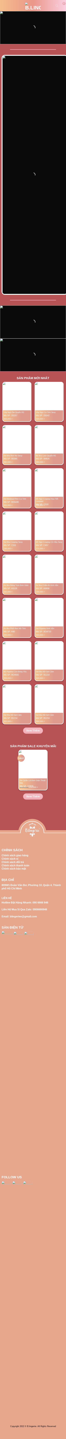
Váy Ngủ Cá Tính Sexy (46, 412)
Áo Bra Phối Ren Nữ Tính (15, 628)
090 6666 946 (40, 902)
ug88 (9, 1433)
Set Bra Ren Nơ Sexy (13, 456)
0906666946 (40, 909)
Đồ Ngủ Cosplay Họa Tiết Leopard (47, 500)
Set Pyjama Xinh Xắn (45, 628)
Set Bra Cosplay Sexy (13, 542)
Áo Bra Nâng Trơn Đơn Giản (16, 585)
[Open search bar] (57, 5)
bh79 (3, 1433)
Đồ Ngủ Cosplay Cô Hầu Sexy (49, 542)
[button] (4, 5)
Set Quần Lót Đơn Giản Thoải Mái (32, 781)
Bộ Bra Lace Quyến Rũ (46, 456)
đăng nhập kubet (21, 1433)
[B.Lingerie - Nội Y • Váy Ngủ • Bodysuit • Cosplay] (33, 6)
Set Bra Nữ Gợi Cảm (45, 672)
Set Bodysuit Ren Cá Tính (15, 499)
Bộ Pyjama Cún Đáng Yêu (15, 672)
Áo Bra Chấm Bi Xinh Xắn (47, 585)
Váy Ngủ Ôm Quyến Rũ (14, 412)
